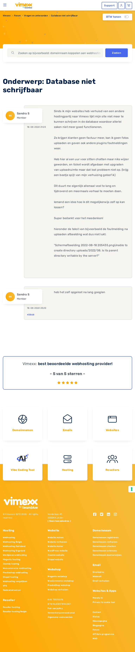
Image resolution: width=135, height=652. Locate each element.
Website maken (55, 537)
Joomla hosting (11, 564)
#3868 (30, 314)
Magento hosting (11, 559)
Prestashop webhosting (15, 572)
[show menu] (5, 5)
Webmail (97, 576)
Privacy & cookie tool (104, 602)
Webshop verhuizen (58, 589)
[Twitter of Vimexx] (102, 514)
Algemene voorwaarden (60, 617)
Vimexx (7, 15)
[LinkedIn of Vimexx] (109, 514)
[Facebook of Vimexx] (96, 514)
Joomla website (56, 555)
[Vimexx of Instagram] (116, 514)
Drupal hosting (10, 577)
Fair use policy (55, 608)
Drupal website (55, 559)
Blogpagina (98, 625)
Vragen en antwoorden (36, 15)
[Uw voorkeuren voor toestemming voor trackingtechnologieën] (131, 489)
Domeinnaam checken (104, 546)
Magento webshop (57, 576)
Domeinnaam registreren (105, 537)
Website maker (55, 546)
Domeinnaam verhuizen (105, 542)
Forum (17, 15)
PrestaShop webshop (59, 585)
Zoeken (116, 52)
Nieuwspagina (100, 621)
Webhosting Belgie (12, 542)
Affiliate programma (103, 634)
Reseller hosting (11, 607)
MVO (95, 638)
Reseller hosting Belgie (15, 611)
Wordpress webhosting (15, 555)
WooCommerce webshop (60, 581)
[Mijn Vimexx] (121, 5)
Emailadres (98, 572)
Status (96, 616)
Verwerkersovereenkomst (61, 612)
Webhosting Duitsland (14, 546)
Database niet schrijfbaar (64, 15)
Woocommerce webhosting (17, 568)
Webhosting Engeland (14, 550)
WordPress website (58, 550)
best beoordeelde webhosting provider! (75, 363)
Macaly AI (98, 598)
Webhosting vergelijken (15, 581)
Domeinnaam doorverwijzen (107, 555)
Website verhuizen (57, 542)
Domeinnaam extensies (105, 550)
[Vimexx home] (22, 5)
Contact (97, 612)
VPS (5, 585)
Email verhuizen (101, 581)
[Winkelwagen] (129, 5)
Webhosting (9, 537)
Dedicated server (12, 590)
